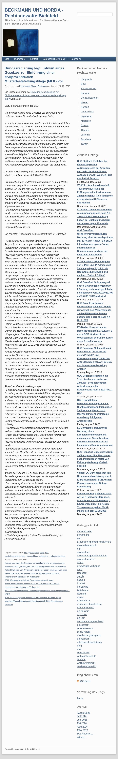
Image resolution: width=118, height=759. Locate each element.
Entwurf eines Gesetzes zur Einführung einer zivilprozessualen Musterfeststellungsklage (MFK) (35, 95)
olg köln (81, 618)
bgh (79, 548)
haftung (81, 580)
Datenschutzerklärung (54, 59)
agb (79, 538)
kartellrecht (82, 590)
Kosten (84, 102)
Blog (7, 59)
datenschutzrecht (86, 559)
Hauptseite (75, 59)
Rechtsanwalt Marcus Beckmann (33, 86)
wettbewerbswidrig (86, 666)
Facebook (86, 139)
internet (81, 583)
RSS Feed (84, 681)
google (80, 576)
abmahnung (83, 535)
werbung (81, 659)
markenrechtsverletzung (89, 604)
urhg (79, 645)
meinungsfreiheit (85, 607)
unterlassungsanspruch (89, 635)
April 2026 (82, 727)
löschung (81, 593)
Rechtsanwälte (88, 88)
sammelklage (32, 556)
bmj (25, 553)
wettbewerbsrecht (86, 663)
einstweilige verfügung (88, 566)
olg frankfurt (83, 611)
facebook (81, 573)
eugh (79, 569)
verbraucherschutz (57, 556)
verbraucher (43, 556)
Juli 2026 (81, 716)
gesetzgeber (33, 553)
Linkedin (85, 134)
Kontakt (34, 59)
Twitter (84, 144)
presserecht (83, 625)
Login (80, 698)
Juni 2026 (82, 720)
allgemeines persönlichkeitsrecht (94, 542)
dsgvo (80, 562)
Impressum (19, 59)
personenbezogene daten (90, 621)
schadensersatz (85, 628)
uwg (79, 649)
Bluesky (85, 125)
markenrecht (83, 600)
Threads (85, 130)
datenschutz (83, 552)
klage (42, 553)
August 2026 (83, 713)
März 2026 (82, 730)
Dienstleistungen (89, 98)
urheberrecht (83, 639)
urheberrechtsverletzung (89, 642)
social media (83, 632)
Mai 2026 (82, 723)
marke (80, 597)
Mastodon (86, 121)
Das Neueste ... (85, 733)
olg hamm (82, 614)
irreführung (82, 587)
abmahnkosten (84, 531)
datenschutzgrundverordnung (92, 555)
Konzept (85, 93)
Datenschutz (87, 111)
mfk (46, 553)
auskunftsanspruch (86, 545)
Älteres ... (82, 737)
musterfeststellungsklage (15, 556)
